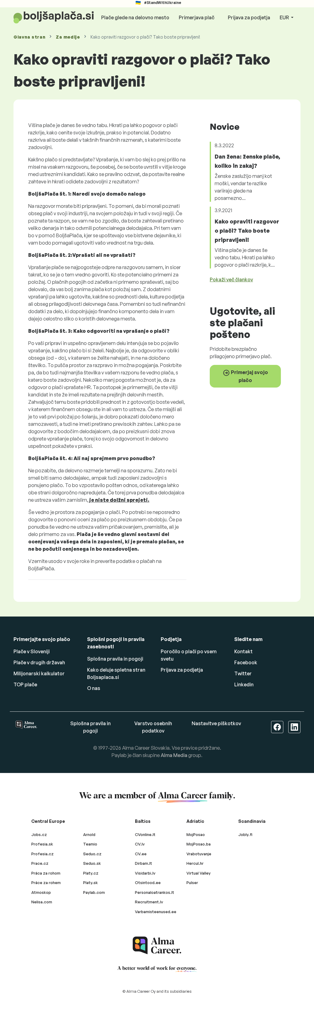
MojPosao (195, 834)
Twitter (243, 673)
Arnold (89, 834)
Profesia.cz (42, 853)
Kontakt (243, 651)
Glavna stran (29, 36)
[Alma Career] (157, 945)
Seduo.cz (92, 853)
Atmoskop (41, 892)
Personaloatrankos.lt (154, 892)
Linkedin (244, 684)
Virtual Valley (198, 873)
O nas (93, 688)
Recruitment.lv (149, 901)
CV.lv (140, 844)
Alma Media (174, 755)
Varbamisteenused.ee (155, 911)
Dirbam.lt (143, 863)
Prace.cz (39, 863)
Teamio (90, 844)
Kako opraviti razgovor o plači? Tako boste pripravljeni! (247, 230)
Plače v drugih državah (39, 662)
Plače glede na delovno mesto (135, 17)
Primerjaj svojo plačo (249, 376)
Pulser (192, 882)
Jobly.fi (245, 834)
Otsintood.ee (148, 882)
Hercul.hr (195, 863)
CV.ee (141, 853)
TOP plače (25, 684)
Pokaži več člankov (231, 279)
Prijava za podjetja (249, 17)
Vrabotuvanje (198, 853)
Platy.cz (90, 873)
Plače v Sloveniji (31, 651)
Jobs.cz (39, 834)
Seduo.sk (92, 863)
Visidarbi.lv (145, 873)
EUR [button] (285, 17)
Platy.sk (90, 882)
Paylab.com (94, 892)
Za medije (68, 36)
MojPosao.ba (198, 844)
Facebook (245, 662)
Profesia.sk (42, 844)
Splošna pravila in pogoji (115, 659)
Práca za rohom (45, 873)
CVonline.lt (145, 834)
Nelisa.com (41, 901)
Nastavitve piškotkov (216, 723)
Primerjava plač (196, 17)
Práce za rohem (46, 882)
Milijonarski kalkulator (39, 673)
